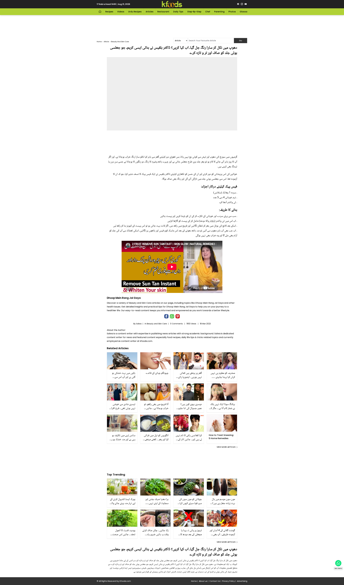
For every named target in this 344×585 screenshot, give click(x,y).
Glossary (244, 11)
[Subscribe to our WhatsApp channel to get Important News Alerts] (338, 563)
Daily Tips (178, 11)
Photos (232, 11)
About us (203, 581)
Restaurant (163, 11)
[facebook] (238, 4)
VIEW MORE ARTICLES (226, 447)
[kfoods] (172, 4)
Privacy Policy (228, 581)
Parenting (219, 11)
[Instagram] (242, 4)
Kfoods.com (125, 581)
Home (194, 581)
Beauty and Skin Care (157, 323)
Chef (207, 11)
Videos (120, 11)
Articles (149, 11)
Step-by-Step (194, 11)
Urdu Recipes (135, 11)
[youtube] (245, 4)
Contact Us (214, 581)
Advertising (242, 581)
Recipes (109, 11)
